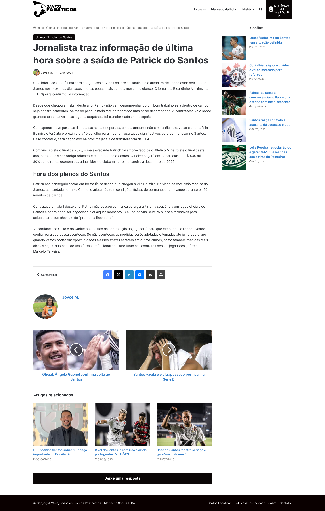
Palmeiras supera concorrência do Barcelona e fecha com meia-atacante (269, 97)
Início (198, 9)
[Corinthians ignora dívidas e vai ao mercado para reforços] (234, 75)
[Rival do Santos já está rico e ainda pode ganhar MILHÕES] (122, 424)
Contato (285, 503)
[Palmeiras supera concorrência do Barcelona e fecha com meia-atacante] (234, 102)
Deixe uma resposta (122, 478)
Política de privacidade (250, 503)
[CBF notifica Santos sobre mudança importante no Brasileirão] (60, 424)
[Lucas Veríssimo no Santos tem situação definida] (234, 48)
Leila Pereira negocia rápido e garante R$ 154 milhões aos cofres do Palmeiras (270, 152)
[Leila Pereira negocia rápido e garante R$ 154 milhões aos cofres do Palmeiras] (234, 157)
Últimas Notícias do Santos (64, 27)
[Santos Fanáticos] (55, 9)
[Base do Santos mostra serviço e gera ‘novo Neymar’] (184, 424)
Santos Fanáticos (219, 503)
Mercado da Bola (223, 9)
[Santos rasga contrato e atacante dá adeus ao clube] (234, 130)
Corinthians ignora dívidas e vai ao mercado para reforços (269, 69)
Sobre (272, 503)
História (248, 9)
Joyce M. (47, 72)
